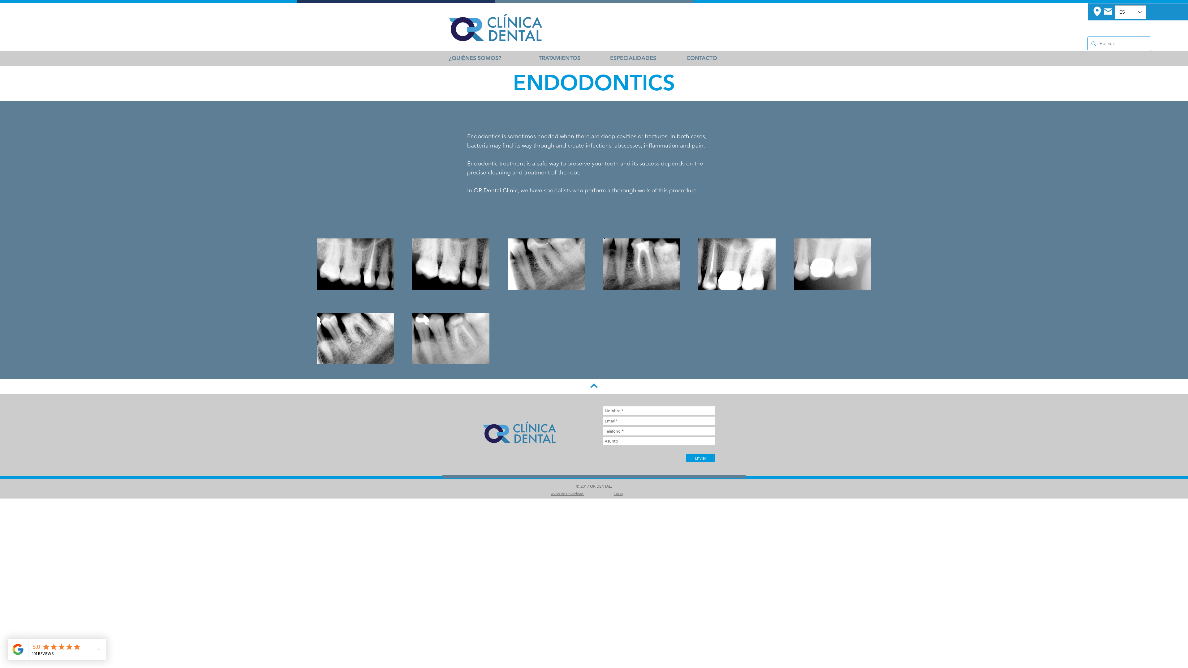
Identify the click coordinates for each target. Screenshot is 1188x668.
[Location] (1097, 11)
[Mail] (1108, 11)
